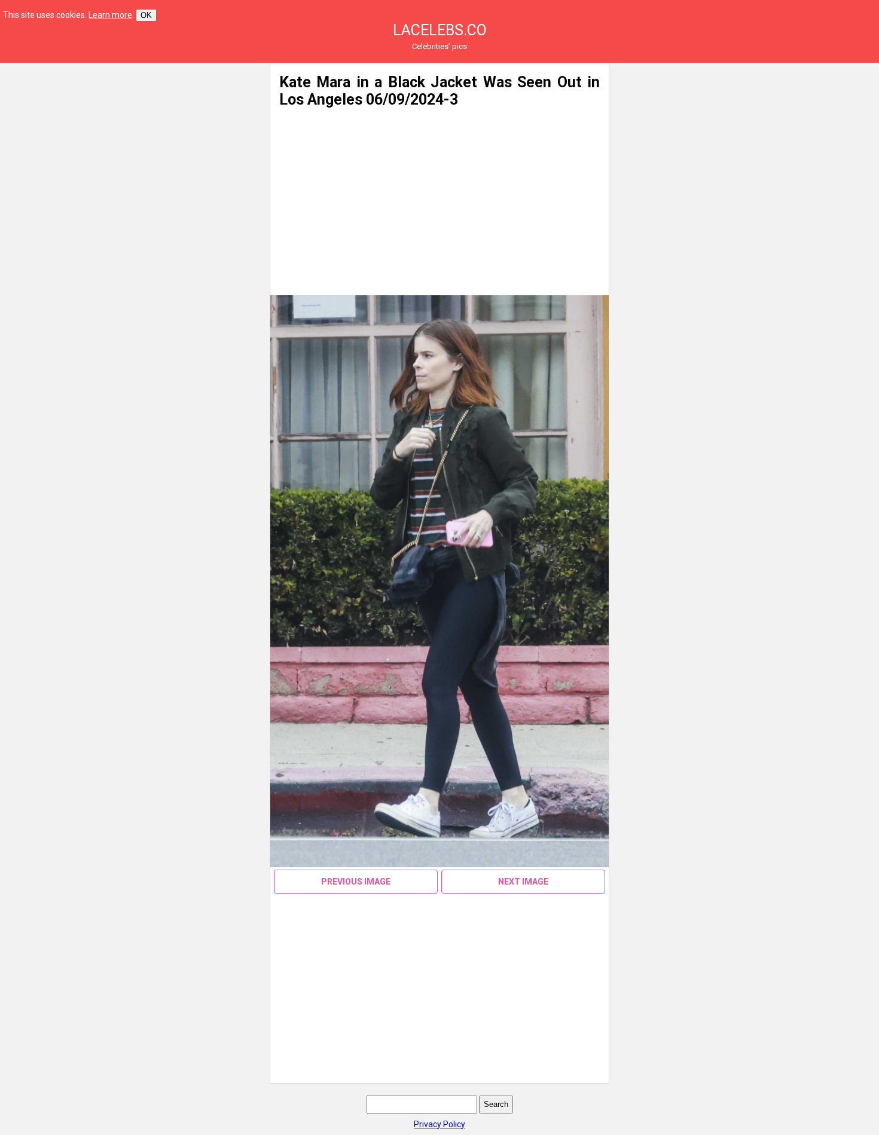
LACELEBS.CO (440, 30)
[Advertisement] (144, 146)
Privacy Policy (439, 1124)
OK (146, 15)
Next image (523, 881)
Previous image (355, 881)
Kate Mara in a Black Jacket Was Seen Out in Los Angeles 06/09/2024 (439, 91)
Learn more (110, 15)
